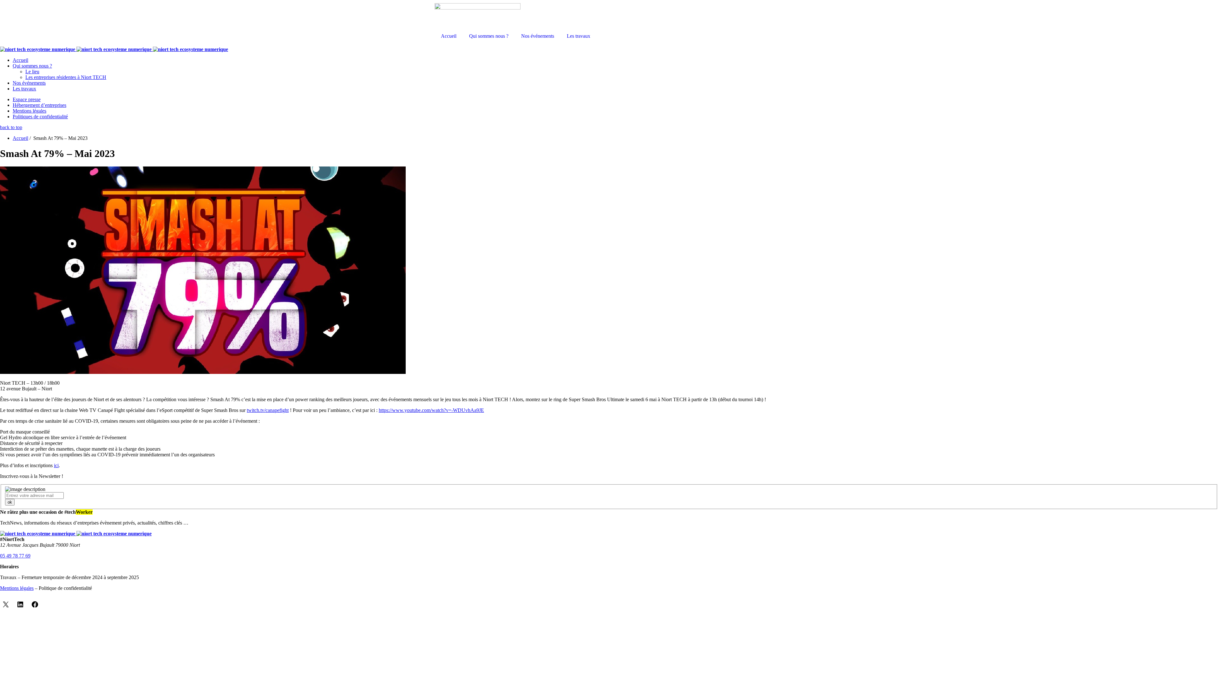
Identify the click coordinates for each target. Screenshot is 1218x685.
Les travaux (578, 36)
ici (56, 465)
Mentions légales (29, 111)
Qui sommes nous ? (488, 36)
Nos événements (537, 36)
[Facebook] (35, 604)
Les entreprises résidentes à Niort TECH (65, 77)
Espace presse (27, 99)
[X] (5, 604)
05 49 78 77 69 (15, 555)
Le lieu (32, 71)
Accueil (448, 36)
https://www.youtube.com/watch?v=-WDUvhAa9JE (431, 410)
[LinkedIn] (20, 604)
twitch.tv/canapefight (268, 410)
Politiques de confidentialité (40, 116)
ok (10, 502)
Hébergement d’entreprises (39, 105)
